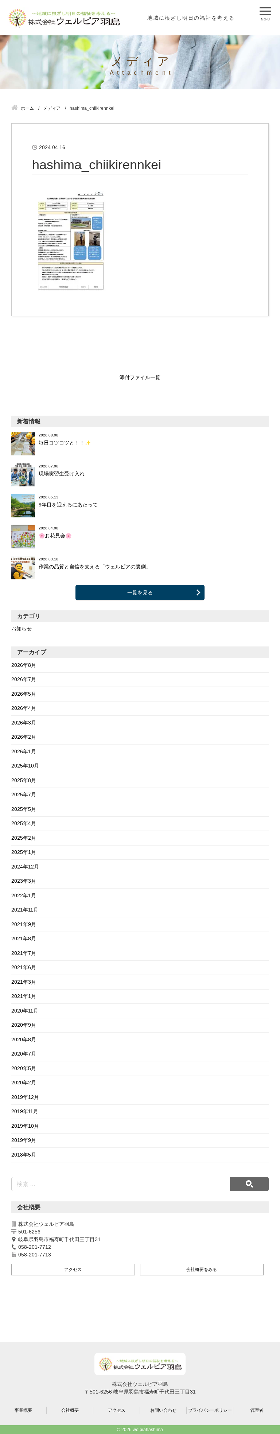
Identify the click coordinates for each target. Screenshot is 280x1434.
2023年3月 (23, 881)
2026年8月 (23, 665)
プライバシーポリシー (210, 1410)
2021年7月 (23, 953)
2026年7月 (23, 679)
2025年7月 (23, 794)
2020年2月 (23, 1082)
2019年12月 (25, 1097)
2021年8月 (23, 938)
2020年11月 (24, 1011)
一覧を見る (140, 592)
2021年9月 (23, 924)
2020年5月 (23, 1068)
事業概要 (23, 1410)
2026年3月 (23, 723)
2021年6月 (23, 967)
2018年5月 (23, 1155)
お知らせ (21, 628)
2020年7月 (23, 1054)
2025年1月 (23, 852)
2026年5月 (23, 694)
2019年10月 (25, 1126)
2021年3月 (23, 982)
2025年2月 (23, 838)
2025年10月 (25, 766)
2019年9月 (23, 1140)
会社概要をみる (201, 1269)
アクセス (73, 1269)
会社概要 (70, 1410)
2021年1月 (23, 996)
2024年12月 (25, 867)
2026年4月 (23, 708)
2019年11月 (24, 1111)
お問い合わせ (163, 1410)
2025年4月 (23, 823)
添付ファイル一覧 (140, 377)
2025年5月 (23, 809)
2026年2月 (23, 737)
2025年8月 (23, 780)
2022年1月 (23, 895)
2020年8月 (23, 1039)
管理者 (256, 1410)
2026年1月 (23, 751)
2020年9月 (23, 1025)
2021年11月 (24, 910)
